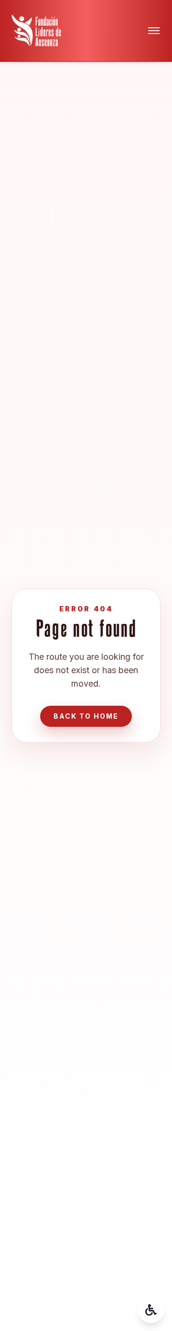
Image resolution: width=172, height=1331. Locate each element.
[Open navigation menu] (153, 30)
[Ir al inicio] (36, 30)
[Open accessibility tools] (151, 1310)
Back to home (86, 716)
